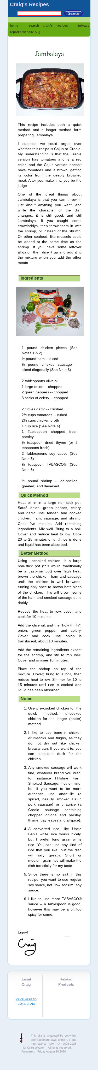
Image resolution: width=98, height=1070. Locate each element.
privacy (83, 25)
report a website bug (25, 32)
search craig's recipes (48, 25)
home (14, 25)
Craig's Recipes (29, 4)
